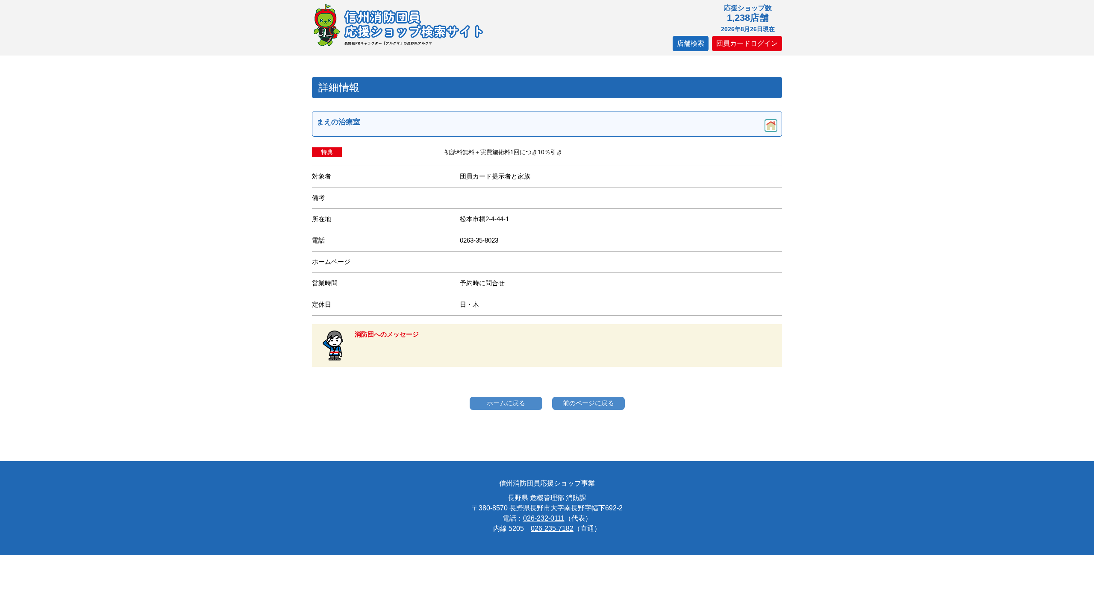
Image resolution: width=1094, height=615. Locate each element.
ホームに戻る (506, 403)
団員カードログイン (747, 43)
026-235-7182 (552, 528)
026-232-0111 (544, 518)
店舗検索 (690, 43)
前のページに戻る (588, 403)
